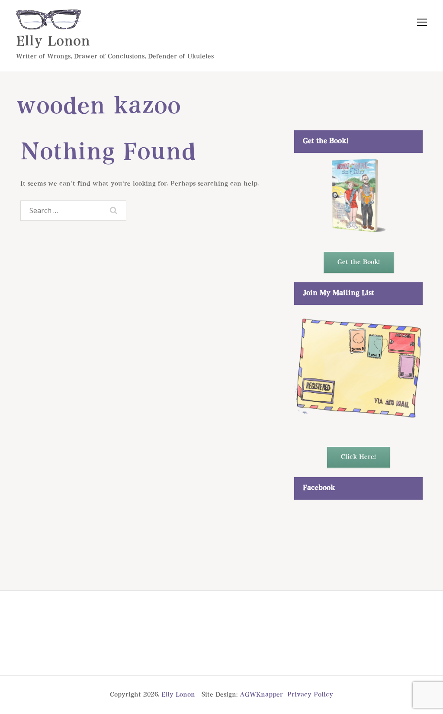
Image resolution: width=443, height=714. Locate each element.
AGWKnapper (261, 694)
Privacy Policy (310, 694)
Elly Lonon (53, 42)
